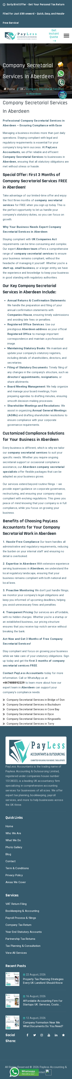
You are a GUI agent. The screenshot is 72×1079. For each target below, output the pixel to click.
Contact (11, 861)
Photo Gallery (14, 847)
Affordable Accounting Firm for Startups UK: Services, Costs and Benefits (42, 1003)
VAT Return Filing (16, 904)
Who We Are (13, 833)
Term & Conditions (17, 868)
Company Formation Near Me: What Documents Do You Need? (43, 1024)
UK (21, 89)
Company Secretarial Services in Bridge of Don (35, 699)
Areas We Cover (16, 882)
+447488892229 (14, 682)
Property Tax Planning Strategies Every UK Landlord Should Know (43, 980)
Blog (8, 854)
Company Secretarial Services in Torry (30, 723)
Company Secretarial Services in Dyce (30, 714)
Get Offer (28, 23)
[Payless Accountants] (20, 35)
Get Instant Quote (54, 34)
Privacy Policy (14, 875)
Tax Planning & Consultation (23, 946)
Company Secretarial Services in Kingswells (33, 719)
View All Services (16, 952)
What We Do (13, 840)
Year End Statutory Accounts (24, 932)
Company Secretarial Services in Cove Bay (32, 709)
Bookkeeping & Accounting (22, 911)
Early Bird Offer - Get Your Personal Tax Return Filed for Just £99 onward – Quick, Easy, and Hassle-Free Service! (34, 14)
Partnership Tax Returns (20, 939)
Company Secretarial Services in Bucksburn (33, 704)
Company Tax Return (19, 925)
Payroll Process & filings (21, 918)
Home (11, 89)
